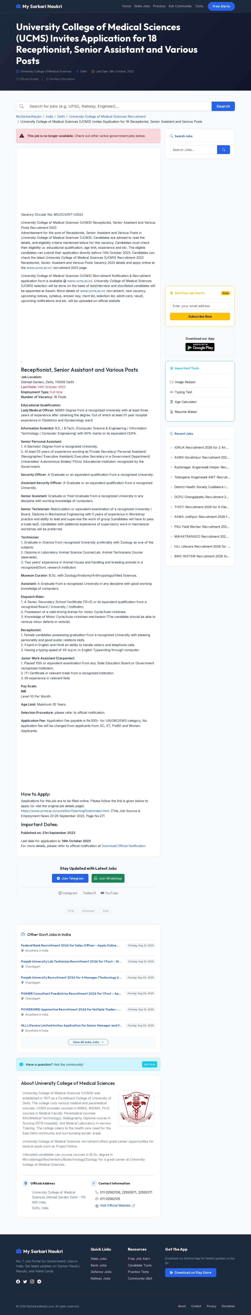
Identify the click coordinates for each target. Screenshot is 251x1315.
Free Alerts (221, 6)
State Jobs (142, 6)
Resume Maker (186, 412)
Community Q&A (140, 1278)
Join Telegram (73, 878)
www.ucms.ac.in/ (39, 268)
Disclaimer (228, 1306)
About (182, 1306)
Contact (196, 1306)
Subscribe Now (200, 316)
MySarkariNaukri (29, 116)
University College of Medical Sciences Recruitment (107, 116)
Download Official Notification (124, 846)
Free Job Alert (139, 1259)
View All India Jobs (86, 1042)
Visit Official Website (115, 1205)
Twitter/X (89, 893)
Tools (199, 6)
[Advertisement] (88, 180)
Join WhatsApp (110, 878)
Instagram (69, 893)
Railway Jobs (100, 1278)
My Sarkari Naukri (42, 6)
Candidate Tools (140, 1265)
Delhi (61, 116)
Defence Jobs (101, 1272)
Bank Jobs (99, 1265)
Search (223, 106)
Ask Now (149, 1064)
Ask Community (180, 6)
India (49, 116)
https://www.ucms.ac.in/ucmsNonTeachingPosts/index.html (65, 811)
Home (126, 6)
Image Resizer (185, 382)
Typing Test (183, 392)
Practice (159, 6)
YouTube (111, 893)
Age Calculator (186, 402)
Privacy (211, 1306)
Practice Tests (138, 1272)
